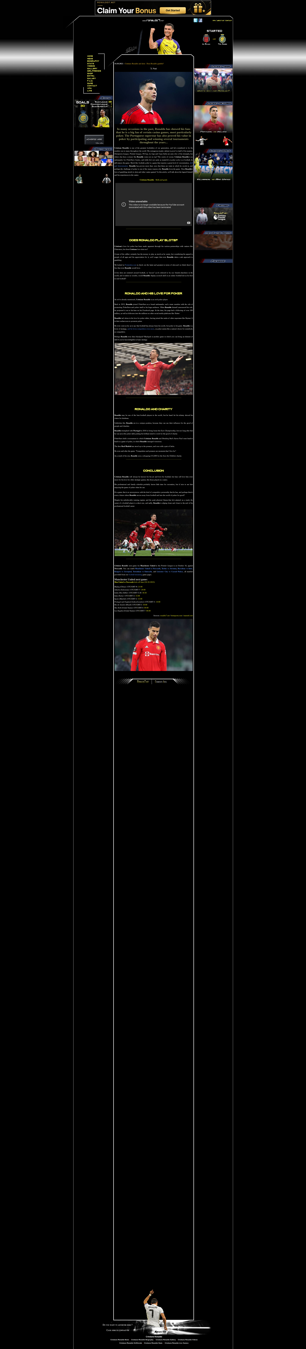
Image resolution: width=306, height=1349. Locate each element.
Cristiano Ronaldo (154, 1337)
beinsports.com (176, 615)
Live (89, 91)
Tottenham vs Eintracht (142, 571)
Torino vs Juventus (169, 568)
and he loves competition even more (140, 329)
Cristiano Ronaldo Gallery (165, 1340)
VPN (89, 88)
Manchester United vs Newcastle (147, 568)
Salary (91, 78)
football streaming (135, 575)
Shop (90, 73)
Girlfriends (94, 71)
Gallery (92, 68)
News (90, 59)
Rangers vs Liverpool (123, 571)
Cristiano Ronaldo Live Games (176, 1343)
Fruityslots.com (130, 265)
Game (90, 83)
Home (90, 56)
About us (220, 20)
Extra (91, 76)
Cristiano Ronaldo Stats (153, 1343)
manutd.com (188, 615)
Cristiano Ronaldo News (119, 1340)
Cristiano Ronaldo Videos (188, 1340)
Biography (93, 61)
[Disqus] (153, 729)
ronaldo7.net (165, 615)
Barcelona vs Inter (185, 568)
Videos (91, 66)
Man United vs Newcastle (124, 582)
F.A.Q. (90, 81)
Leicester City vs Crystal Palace (170, 571)
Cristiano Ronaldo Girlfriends (130, 1343)
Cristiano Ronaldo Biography (142, 1340)
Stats (90, 64)
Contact (92, 86)
